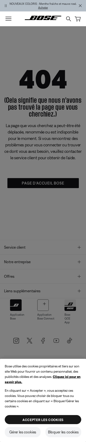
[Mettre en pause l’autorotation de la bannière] (6, 6)
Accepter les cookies (43, 420)
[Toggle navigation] (8, 18)
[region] (43, 5)
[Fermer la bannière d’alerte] (80, 6)
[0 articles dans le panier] (78, 18)
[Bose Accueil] (43, 18)
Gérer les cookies (22, 432)
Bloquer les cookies (63, 432)
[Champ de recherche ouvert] (68, 18)
